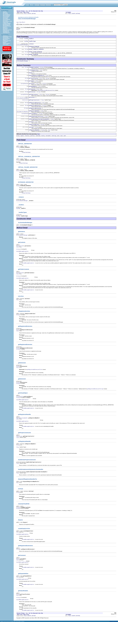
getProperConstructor (34, 100)
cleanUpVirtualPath (34, 67)
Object (18, 29)
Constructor (25, 100)
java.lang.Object (20, 22)
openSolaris (5, 28)
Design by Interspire (114, 621)
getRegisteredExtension (35, 102)
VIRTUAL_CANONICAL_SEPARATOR (36, 49)
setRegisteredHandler (34, 130)
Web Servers (5, 39)
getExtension (32, 89)
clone (18, 135)
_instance (31, 43)
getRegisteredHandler (34, 110)
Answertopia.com (6, 32)
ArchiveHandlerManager (22, 44)
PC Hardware (5, 41)
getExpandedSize (33, 86)
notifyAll (48, 135)
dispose (31, 72)
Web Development (6, 25)
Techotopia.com (6, 30)
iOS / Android (5, 13)
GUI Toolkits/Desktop (7, 26)
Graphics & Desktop (7, 40)
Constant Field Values (26, 152)
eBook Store (5, 12)
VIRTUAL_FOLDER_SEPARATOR (35, 51)
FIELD (25, 13)
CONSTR (29, 13)
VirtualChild (24, 83)
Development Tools (6, 24)
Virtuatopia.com (6, 31)
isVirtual (31, 127)
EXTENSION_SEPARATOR (34, 46)
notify (43, 135)
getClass (32, 135)
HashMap (26, 38)
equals (22, 135)
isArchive (31, 121)
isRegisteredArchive (34, 124)
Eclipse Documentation (7, 29)
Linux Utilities (5, 18)
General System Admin (7, 36)
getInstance (32, 97)
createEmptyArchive (34, 70)
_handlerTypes (32, 41)
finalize (27, 135)
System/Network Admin (7, 21)
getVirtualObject (33, 113)
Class (42, 100)
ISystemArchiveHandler (22, 111)
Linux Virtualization (6, 19)
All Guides (5, 11)
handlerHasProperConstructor (36, 116)
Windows (4, 42)
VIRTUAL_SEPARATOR (33, 54)
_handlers (31, 38)
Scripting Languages (7, 23)
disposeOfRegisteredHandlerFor (37, 75)
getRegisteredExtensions (35, 108)
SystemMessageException (22, 251)
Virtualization (5, 35)
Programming (5, 22)
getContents (32, 83)
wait (58, 135)
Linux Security (5, 17)
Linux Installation (6, 16)
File (41, 70)
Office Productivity (6, 15)
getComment (31, 81)
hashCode (38, 135)
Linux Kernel (5, 20)
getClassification (33, 78)
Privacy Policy (5, 44)
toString (54, 135)
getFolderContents (33, 94)
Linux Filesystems (6, 38)
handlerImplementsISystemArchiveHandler (39, 119)
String (26, 46)
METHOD (34, 13)
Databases (5, 27)
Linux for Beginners (6, 14)
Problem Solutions (6, 43)
